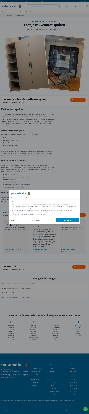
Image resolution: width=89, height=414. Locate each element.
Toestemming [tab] (14, 198)
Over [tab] (27, 198)
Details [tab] (22, 198)
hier (43, 214)
